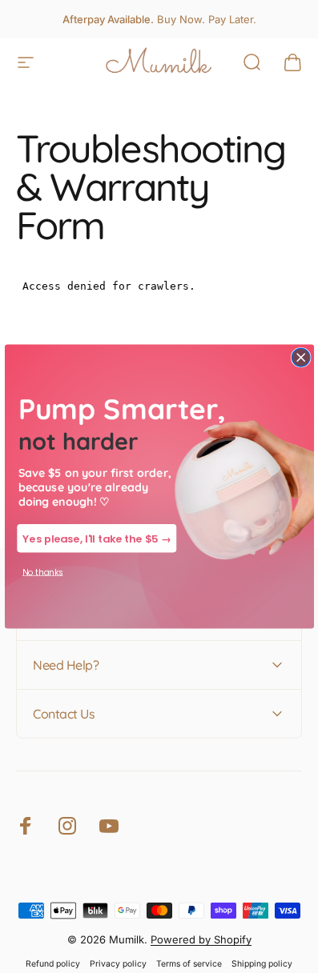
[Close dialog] (301, 357)
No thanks (42, 573)
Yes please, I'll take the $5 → (96, 538)
